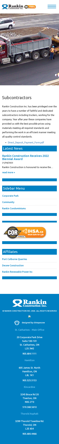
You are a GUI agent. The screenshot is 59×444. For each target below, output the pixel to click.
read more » (8, 172)
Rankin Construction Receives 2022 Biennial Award (25, 157)
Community (8, 202)
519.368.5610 (29, 407)
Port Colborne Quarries (14, 259)
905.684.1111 (29, 353)
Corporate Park (10, 195)
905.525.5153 (29, 380)
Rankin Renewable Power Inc (17, 271)
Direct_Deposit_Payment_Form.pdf (26, 142)
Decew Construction (13, 265)
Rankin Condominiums (14, 208)
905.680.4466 (29, 434)
